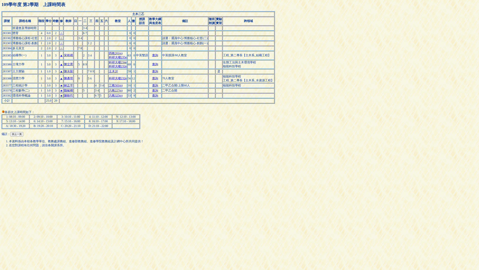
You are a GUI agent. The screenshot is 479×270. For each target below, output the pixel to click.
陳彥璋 (68, 78)
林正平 (68, 85)
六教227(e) (116, 90)
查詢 (155, 55)
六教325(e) (116, 95)
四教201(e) (116, 53)
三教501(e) (116, 85)
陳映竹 (68, 95)
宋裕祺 (68, 55)
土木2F (113, 71)
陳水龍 (68, 71)
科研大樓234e (118, 62)
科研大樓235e (118, 57)
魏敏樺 (68, 90)
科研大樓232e (118, 66)
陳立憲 (68, 64)
